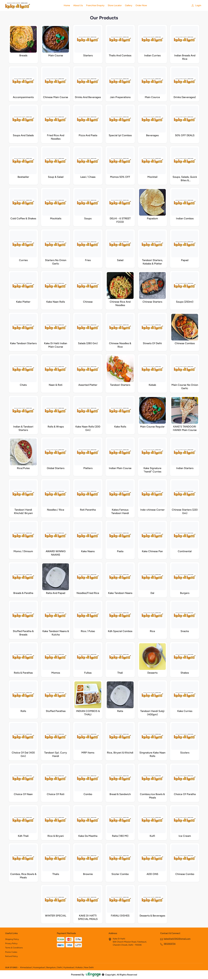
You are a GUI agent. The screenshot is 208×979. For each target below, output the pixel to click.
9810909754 (170, 943)
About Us (78, 5)
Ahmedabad (26, 967)
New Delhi (89, 967)
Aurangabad (39, 967)
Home (67, 5)
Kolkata (79, 967)
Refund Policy (11, 956)
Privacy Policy (11, 943)
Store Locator (115, 5)
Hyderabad (68, 967)
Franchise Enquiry (95, 5)
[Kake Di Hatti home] (32, 5)
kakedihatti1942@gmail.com (177, 938)
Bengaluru (51, 967)
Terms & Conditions (14, 948)
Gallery (128, 5)
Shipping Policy (12, 939)
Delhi (59, 967)
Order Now (141, 5)
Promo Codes (11, 952)
